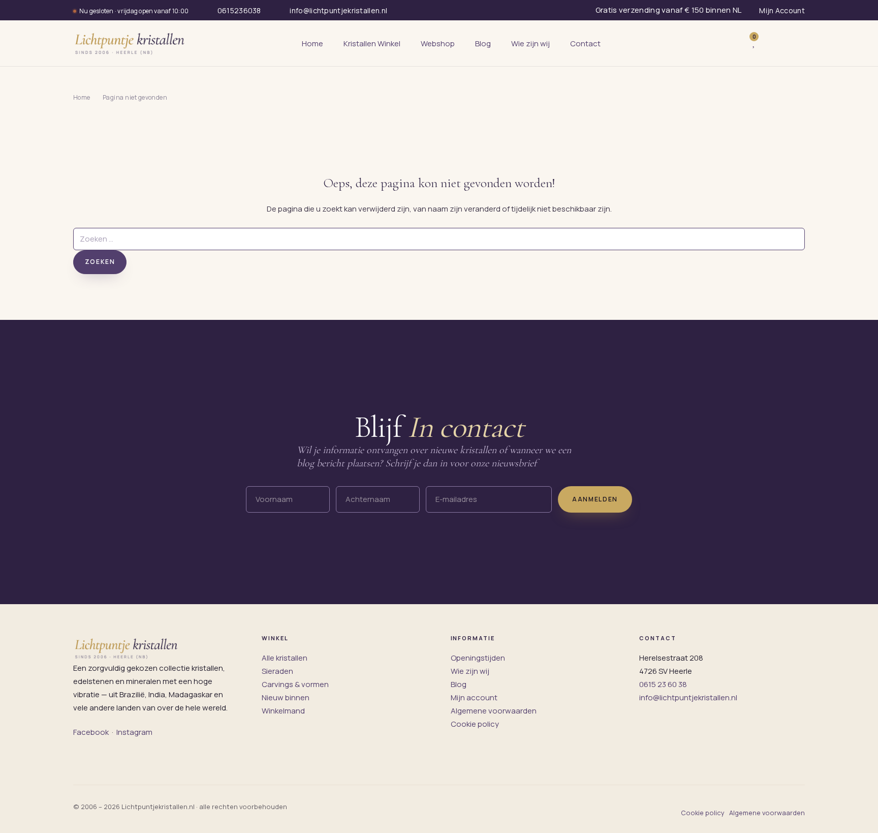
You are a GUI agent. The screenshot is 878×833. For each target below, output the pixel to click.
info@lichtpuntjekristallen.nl (688, 697)
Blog (458, 684)
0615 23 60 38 (663, 684)
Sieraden (277, 671)
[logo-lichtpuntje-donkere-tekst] (130, 43)
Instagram (134, 732)
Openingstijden (478, 657)
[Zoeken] (732, 43)
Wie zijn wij (470, 671)
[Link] (769, 43)
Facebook (91, 732)
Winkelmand (283, 710)
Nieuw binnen (285, 697)
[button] (793, 43)
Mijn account (474, 697)
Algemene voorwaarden (494, 710)
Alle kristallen (284, 657)
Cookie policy (475, 724)
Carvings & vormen (295, 684)
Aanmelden (595, 499)
